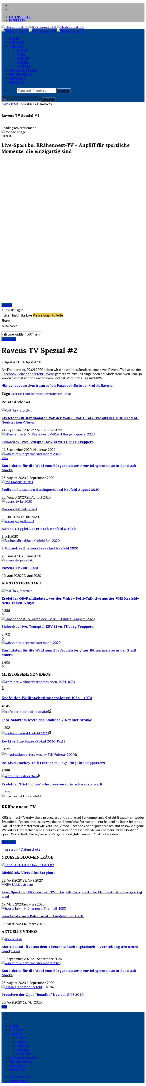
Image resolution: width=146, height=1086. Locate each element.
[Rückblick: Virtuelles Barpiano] (28, 865)
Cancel (7, 305)
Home (6, 103)
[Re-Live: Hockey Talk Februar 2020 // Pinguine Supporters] (38, 754)
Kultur (23, 58)
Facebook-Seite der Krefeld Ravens (28, 374)
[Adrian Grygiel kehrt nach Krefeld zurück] (18, 521)
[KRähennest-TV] (43, 27)
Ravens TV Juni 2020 (20, 568)
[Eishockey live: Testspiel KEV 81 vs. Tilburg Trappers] (48, 434)
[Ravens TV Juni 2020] (17, 560)
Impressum (17, 20)
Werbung (17, 78)
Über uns (17, 42)
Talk (21, 54)
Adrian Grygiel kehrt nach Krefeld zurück (39, 528)
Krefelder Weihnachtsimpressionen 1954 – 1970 (47, 697)
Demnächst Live (23, 70)
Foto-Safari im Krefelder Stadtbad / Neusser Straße (47, 720)
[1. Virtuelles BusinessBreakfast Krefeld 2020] (31, 540)
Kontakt (17, 82)
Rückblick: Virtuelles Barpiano (29, 872)
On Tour (24, 66)
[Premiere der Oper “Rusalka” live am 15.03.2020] (22, 987)
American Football (22, 393)
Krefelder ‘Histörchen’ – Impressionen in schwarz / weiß (52, 784)
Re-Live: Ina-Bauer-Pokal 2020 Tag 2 (34, 741)
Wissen (23, 62)
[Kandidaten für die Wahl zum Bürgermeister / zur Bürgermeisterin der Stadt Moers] (31, 454)
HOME (14, 38)
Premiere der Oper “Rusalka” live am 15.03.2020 (43, 994)
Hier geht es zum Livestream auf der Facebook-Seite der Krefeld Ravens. (57, 385)
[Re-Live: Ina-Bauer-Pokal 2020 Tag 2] (25, 733)
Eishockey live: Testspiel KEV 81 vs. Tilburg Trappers (48, 442)
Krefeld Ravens (43, 393)
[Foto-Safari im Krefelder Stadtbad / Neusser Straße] (25, 711)
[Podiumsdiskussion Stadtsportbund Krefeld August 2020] (17, 482)
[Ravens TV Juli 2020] (17, 501)
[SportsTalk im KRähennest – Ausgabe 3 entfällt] (34, 908)
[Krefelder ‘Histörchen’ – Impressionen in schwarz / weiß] (20, 776)
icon (5, 458)
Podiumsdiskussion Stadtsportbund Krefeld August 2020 (50, 489)
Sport (22, 50)
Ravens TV (60, 393)
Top (69, 393)
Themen (16, 46)
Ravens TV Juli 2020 (19, 509)
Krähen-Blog (20, 74)
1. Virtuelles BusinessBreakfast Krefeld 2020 (40, 548)
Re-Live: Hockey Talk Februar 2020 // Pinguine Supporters (53, 763)
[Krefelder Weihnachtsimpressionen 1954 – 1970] (38, 682)
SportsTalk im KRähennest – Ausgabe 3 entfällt (43, 916)
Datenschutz (20, 17)
